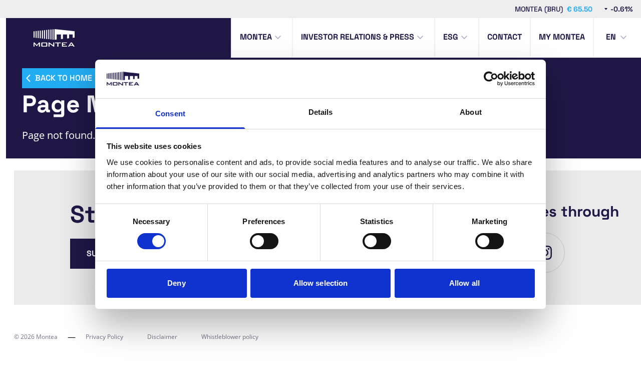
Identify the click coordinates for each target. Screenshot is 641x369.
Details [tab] (320, 112)
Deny (176, 283)
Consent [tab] (170, 113)
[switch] (264, 241)
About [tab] (471, 112)
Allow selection (320, 283)
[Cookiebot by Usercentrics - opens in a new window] (491, 78)
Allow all (464, 283)
